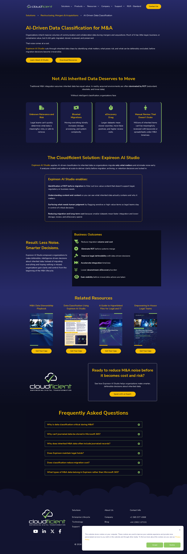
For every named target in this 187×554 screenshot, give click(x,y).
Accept (154, 545)
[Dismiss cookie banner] (180, 530)
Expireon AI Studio (35, 48)
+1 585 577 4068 (138, 517)
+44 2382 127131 (138, 522)
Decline (172, 545)
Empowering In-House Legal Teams (145, 307)
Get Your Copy (41, 351)
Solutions (30, 15)
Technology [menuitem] (77, 522)
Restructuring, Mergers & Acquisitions (59, 15)
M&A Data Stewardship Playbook (41, 307)
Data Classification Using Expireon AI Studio (76, 307)
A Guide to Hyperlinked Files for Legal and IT (111, 307)
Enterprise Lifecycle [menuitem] (81, 517)
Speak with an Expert (122, 394)
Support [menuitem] (76, 526)
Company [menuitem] (109, 517)
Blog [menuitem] (107, 522)
